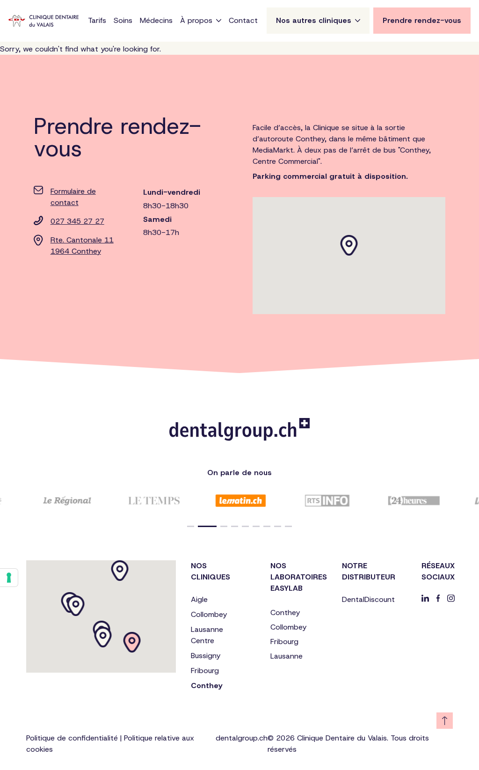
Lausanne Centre (207, 634)
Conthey (206, 685)
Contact (243, 20)
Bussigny (205, 655)
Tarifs (97, 20)
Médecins (156, 20)
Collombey (209, 614)
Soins (123, 20)
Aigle (199, 599)
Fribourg (205, 670)
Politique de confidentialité (72, 738)
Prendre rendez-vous (422, 20)
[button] (190, 526)
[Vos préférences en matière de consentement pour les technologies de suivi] (9, 578)
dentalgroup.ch (242, 738)
